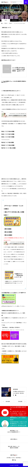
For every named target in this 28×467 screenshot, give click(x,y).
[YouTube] (15, 395)
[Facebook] (13, 395)
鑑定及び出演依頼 (14, 447)
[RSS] (15, 460)
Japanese (14, 2)
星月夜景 (15, 389)
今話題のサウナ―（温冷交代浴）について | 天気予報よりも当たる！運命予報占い (19, 275)
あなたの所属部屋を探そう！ (14, 432)
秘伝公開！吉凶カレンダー (14, 446)
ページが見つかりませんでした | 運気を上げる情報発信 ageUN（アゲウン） (18, 69)
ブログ (5, 20)
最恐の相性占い (14, 439)
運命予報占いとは (14, 430)
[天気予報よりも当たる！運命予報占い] (4, 2)
